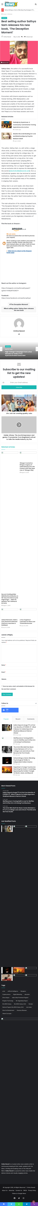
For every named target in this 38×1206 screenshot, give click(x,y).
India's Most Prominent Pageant (20, 997)
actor (3, 991)
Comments (30, 719)
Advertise (11, 1190)
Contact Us (19, 1190)
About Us (4, 1190)
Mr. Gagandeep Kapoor (22, 1000)
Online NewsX (7, 36)
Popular (6, 719)
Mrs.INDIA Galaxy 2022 (20, 1004)
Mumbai (31, 1004)
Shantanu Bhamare (22, 1010)
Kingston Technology (7, 1000)
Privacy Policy (32, 1190)
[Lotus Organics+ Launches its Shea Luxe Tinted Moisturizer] (28, 613)
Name (3, 665)
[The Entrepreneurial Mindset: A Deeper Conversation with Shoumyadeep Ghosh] (19, 977)
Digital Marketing (17, 994)
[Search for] (36, 5)
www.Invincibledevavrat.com (19, 171)
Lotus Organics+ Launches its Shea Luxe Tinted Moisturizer (27, 621)
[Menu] (2, 5)
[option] (19, 349)
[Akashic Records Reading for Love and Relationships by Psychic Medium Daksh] (6, 136)
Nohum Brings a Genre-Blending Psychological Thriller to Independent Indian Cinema (24, 760)
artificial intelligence (13, 991)
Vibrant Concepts (6, 1013)
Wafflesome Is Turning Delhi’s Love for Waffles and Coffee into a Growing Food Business (24, 740)
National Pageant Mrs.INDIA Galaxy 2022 (13, 1007)
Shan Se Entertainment (8, 1010)
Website (3, 679)
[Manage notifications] (33, 1201)
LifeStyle (9, 14)
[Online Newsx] (11, 4)
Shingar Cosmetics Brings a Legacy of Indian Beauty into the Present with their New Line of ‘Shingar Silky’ (27, 466)
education (27, 994)
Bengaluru (23, 991)
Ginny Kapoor (5, 997)
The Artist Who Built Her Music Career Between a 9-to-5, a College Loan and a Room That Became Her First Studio (23, 750)
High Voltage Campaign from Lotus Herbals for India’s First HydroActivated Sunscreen (18, 353)
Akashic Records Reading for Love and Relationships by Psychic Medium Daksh (24, 136)
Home (4, 14)
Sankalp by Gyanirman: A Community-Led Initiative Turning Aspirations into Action (24, 124)
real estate (29, 1007)
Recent (18, 719)
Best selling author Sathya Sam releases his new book (19, 309)
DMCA (25, 1190)
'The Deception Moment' (19, 304)
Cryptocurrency (6, 994)
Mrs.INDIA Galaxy (6, 1004)
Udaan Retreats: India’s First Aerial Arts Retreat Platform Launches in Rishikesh (9, 622)
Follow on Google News (19, 1193)
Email (3, 672)
